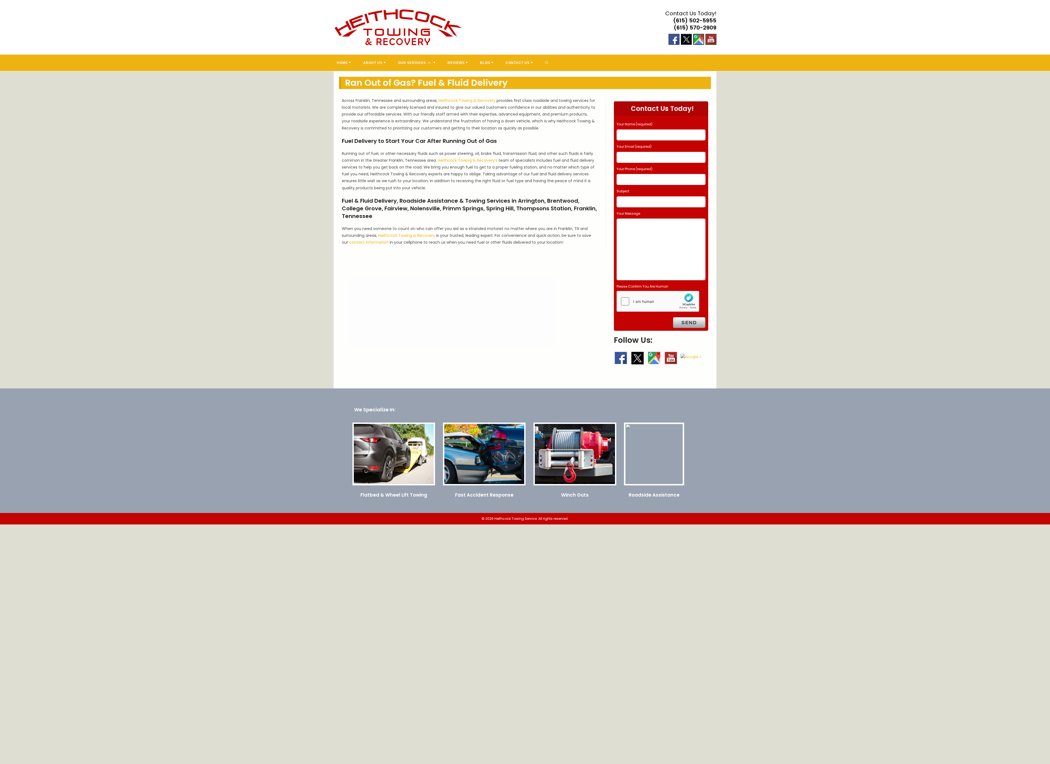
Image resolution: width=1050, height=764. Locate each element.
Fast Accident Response (484, 734)
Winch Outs (575, 734)
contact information (369, 482)
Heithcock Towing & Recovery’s (467, 400)
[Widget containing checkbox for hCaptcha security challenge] (658, 540)
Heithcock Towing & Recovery (467, 340)
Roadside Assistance (654, 734)
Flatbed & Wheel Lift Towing (393, 734)
